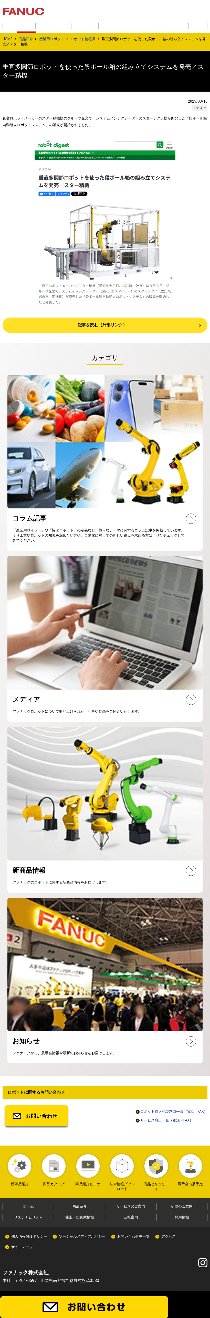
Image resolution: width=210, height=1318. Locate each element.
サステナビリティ (28, 1217)
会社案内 (131, 1217)
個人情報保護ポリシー (29, 1236)
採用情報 (182, 1217)
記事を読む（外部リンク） (102, 324)
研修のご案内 (182, 1206)
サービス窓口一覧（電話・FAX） (166, 1120)
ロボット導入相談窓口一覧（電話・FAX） (173, 1111)
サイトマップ (22, 1247)
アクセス (168, 1236)
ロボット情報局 (83, 39)
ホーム (28, 1206)
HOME (8, 39)
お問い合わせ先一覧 (133, 1236)
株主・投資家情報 (79, 1217)
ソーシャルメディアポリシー (82, 1236)
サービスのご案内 (131, 1206)
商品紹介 (26, 39)
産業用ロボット (51, 39)
